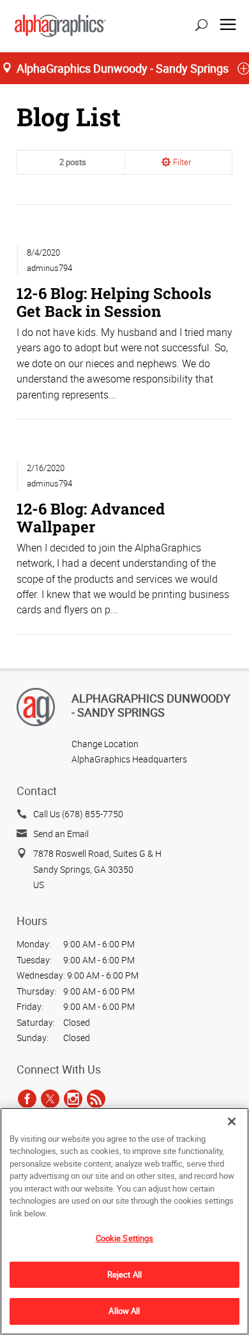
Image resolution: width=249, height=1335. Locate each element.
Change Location (105, 744)
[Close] (232, 1121)
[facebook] (27, 1098)
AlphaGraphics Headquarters (129, 759)
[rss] (96, 1098)
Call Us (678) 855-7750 (78, 814)
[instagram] (73, 1098)
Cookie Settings (125, 1238)
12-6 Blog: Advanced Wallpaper (91, 517)
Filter (182, 162)
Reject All (124, 1274)
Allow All (124, 1311)
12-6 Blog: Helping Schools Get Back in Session (114, 302)
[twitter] (50, 1098)
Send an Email (61, 834)
